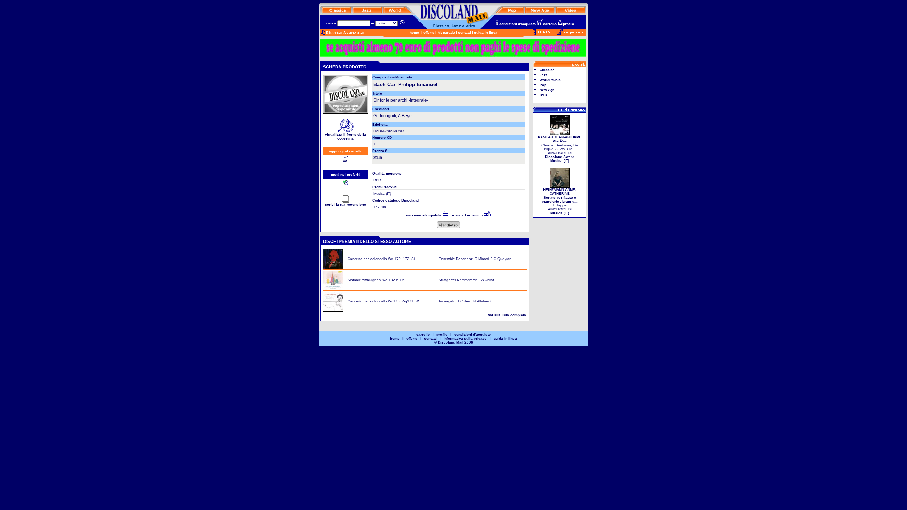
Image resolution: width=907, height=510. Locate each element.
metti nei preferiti (345, 174)
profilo (568, 24)
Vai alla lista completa (507, 315)
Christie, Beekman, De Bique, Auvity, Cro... (559, 149)
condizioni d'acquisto (517, 24)
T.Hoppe (560, 201)
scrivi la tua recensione (345, 204)
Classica (547, 70)
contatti (464, 32)
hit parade (446, 32)
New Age (547, 90)
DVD (543, 95)
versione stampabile (424, 215)
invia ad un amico (468, 215)
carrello (550, 24)
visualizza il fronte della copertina (345, 136)
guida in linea (485, 32)
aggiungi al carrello (345, 151)
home (414, 32)
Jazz (543, 75)
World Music (550, 80)
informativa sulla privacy (465, 338)
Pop (543, 85)
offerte (428, 32)
